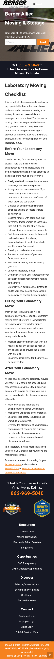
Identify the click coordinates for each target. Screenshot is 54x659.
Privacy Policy (29, 655)
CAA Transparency (27, 563)
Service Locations (27, 600)
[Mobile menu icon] (48, 4)
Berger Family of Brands (27, 589)
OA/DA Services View (27, 632)
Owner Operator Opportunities (27, 568)
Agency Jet (27, 652)
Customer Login (27, 616)
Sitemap (43, 655)
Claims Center (27, 531)
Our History (27, 595)
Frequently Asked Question (27, 542)
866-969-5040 (28, 65)
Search (43, 42)
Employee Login (27, 621)
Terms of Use (14, 655)
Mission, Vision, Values (27, 584)
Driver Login (27, 626)
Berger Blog (27, 547)
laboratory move (13, 464)
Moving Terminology (27, 537)
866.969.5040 (12, 468)
